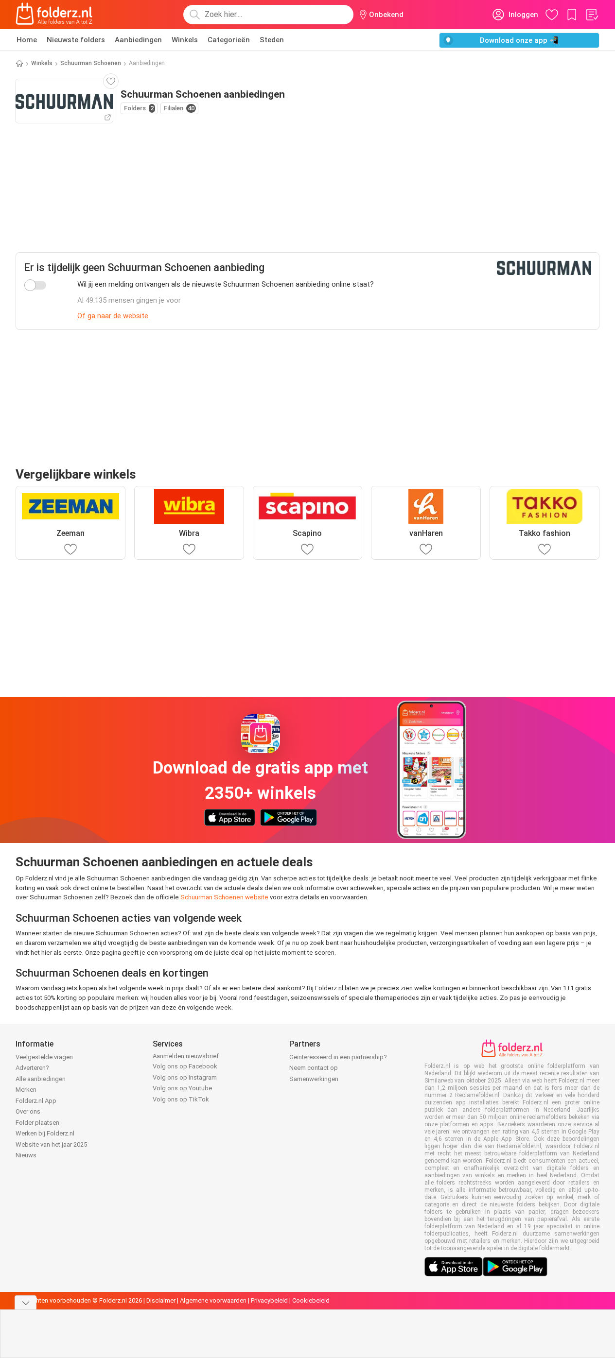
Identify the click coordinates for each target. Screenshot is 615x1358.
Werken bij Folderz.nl (45, 1133)
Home (27, 39)
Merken (26, 1089)
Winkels (185, 39)
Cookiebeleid (311, 1300)
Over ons (28, 1111)
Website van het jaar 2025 (51, 1144)
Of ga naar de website (112, 315)
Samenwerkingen (313, 1079)
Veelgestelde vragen (44, 1057)
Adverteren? (32, 1067)
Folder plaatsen (37, 1122)
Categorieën (229, 39)
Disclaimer (161, 1300)
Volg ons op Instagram (185, 1077)
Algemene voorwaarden (213, 1300)
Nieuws (26, 1155)
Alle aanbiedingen (41, 1079)
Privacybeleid (269, 1300)
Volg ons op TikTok (181, 1099)
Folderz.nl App (36, 1100)
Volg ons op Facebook (185, 1066)
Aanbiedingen (138, 39)
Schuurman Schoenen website (224, 897)
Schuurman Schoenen (90, 63)
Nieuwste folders (76, 39)
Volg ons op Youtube (182, 1088)
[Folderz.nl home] (54, 14)
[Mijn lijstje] (591, 14)
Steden (272, 39)
